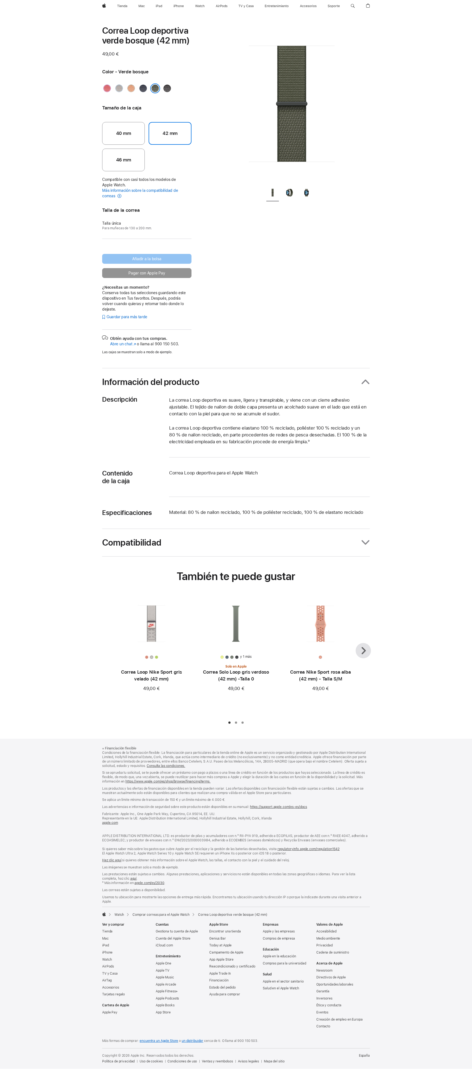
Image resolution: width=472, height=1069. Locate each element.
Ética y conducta (328, 1005)
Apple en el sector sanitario (283, 981)
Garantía (322, 991)
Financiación (219, 980)
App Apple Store (221, 959)
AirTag (107, 980)
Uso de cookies (151, 1061)
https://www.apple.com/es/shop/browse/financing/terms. (168, 781)
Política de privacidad (118, 1061)
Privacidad (324, 945)
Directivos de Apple (331, 977)
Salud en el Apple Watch (281, 988)
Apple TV (162, 970)
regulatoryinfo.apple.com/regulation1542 (309, 849)
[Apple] (104, 914)
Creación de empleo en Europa (339, 1019)
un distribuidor (192, 1041)
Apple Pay (109, 1012)
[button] (353, 6)
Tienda (107, 931)
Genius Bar (217, 938)
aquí (133, 878)
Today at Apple (220, 945)
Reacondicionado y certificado (232, 966)
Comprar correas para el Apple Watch (161, 915)
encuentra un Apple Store (159, 1041)
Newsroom (324, 970)
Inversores (324, 998)
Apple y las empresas (279, 931)
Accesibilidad (326, 931)
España (364, 1056)
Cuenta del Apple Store (173, 938)
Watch (119, 915)
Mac (105, 938)
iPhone (107, 952)
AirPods (108, 966)
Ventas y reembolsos (217, 1061)
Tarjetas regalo (113, 994)
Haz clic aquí (111, 860)
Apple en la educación (279, 956)
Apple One (163, 963)
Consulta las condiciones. (166, 766)
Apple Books (165, 1005)
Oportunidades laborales (334, 984)
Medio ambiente (328, 938)
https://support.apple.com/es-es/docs (278, 807)
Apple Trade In (220, 973)
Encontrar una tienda (225, 931)
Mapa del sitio (274, 1061)
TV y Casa (110, 973)
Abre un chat (123, 344)
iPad (105, 945)
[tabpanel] (292, 104)
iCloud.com (164, 945)
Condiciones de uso (182, 1061)
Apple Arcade (166, 984)
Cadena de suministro (332, 952)
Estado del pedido (222, 987)
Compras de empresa (279, 938)
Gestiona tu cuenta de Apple (177, 931)
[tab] (272, 193)
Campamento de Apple (226, 952)
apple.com (110, 823)
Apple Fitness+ (167, 991)
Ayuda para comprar (224, 994)
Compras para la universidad (284, 963)
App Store (163, 1012)
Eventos (322, 1012)
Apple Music (165, 977)
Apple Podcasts (167, 998)
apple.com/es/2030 (149, 883)
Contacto (323, 1026)
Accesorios (110, 987)
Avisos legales (248, 1061)
